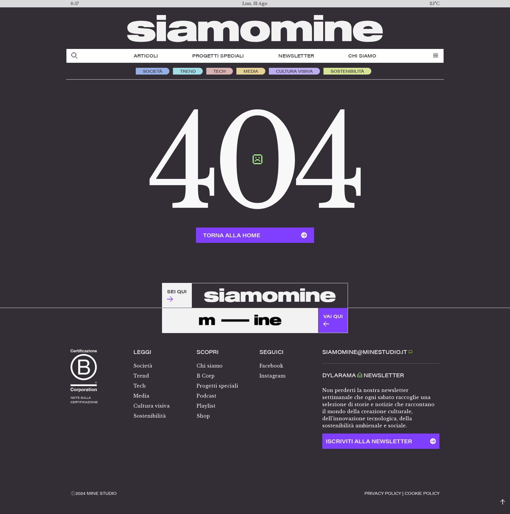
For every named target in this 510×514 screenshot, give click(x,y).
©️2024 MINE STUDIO (94, 493)
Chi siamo (362, 55)
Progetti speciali (218, 55)
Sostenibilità (347, 71)
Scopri (208, 352)
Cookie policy (422, 493)
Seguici (271, 352)
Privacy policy (382, 493)
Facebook (271, 366)
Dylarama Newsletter (363, 375)
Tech (219, 71)
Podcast (206, 396)
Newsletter (296, 55)
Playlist (206, 406)
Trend (188, 71)
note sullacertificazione (84, 400)
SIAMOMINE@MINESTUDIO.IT (365, 351)
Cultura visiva (294, 71)
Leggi (142, 352)
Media (250, 71)
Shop (203, 416)
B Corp (206, 376)
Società (152, 71)
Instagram (272, 376)
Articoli (146, 55)
